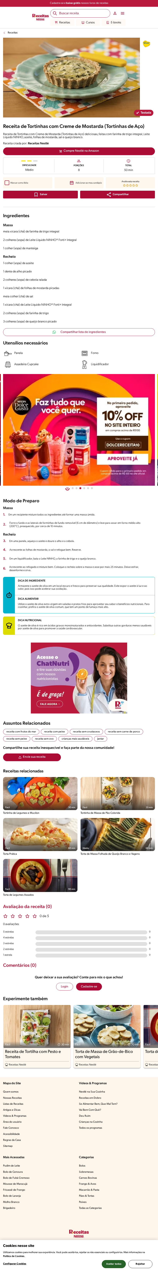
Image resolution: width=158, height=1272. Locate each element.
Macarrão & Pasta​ (89, 1190)
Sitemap (8, 1146)
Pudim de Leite (11, 1165)
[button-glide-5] (92, 488)
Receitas (64, 22)
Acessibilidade (11, 1134)
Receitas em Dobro (90, 1098)
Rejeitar (140, 1264)
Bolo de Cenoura (13, 1172)
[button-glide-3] (84, 488)
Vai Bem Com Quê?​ (90, 1110)
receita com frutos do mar (21, 731)
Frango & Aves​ (87, 1184)
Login (64, 986)
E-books (116, 22)
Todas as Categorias (90, 1208)
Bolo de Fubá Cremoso (16, 1178)
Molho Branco (11, 1202)
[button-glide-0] (73, 488)
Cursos (90, 22)
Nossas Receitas (12, 1098)
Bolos (82, 1165)
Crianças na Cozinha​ (91, 1122)
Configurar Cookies (14, 1264)
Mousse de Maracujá (15, 1184)
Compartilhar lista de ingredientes (83, 332)
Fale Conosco (11, 1128)
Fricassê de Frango (14, 1190)
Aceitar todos (114, 1264)
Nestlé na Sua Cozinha (92, 1091)
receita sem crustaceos (86, 731)
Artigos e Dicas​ (11, 1110)
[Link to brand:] (146, 43)
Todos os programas (90, 1128)
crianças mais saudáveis (75, 738)
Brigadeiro (9, 1208)
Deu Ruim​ (84, 1116)
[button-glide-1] (76, 488)
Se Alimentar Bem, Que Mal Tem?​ (98, 1104)
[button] (117, 194)
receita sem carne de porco (124, 731)
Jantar (100, 738)
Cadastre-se (89, 986)
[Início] (40, 17)
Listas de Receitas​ (13, 1104)
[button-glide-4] (88, 488)
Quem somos (10, 1091)
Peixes (83, 1202)
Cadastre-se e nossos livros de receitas (79, 3)
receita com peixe (54, 731)
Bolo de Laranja (12, 1196)
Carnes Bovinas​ (88, 1178)
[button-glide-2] (80, 488)
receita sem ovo (44, 738)
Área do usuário (12, 1122)
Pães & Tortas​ (86, 1196)
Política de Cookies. (14, 1256)
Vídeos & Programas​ (14, 1116)
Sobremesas (86, 1172)
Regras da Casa (12, 1140)
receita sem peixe (16, 738)
